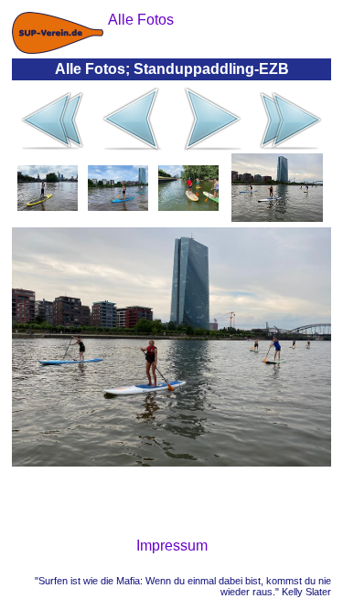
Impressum (172, 545)
